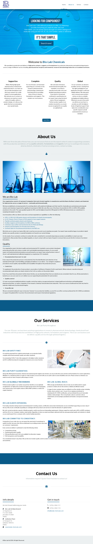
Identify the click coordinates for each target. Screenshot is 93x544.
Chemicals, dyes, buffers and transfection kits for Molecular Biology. (24, 224)
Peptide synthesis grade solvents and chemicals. (19, 221)
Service (79, 4)
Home (64, 4)
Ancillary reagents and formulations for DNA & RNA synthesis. (22, 223)
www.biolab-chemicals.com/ (13, 527)
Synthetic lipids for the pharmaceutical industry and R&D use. (22, 228)
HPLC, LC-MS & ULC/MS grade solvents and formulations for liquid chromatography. (28, 217)
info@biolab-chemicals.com (55, 511)
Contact (86, 4)
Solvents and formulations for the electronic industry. (20, 226)
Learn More (47, 120)
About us (71, 4)
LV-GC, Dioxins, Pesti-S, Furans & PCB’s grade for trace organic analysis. (25, 219)
